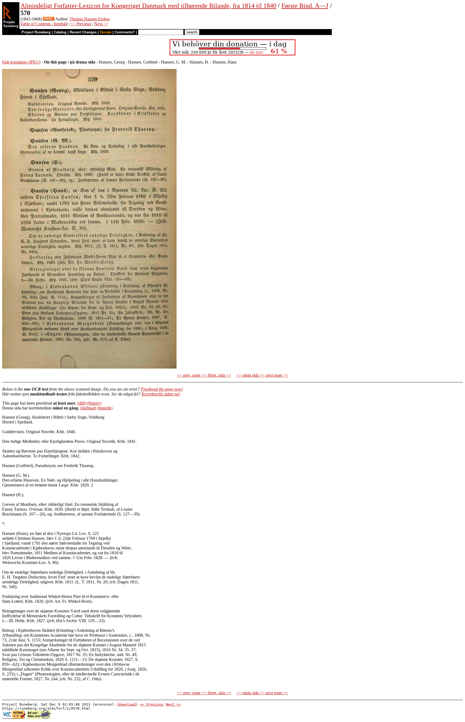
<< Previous (81, 24)
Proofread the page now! (162, 389)
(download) (127, 704)
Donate (105, 32)
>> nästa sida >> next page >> (262, 375)
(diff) (82, 403)
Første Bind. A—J (304, 5)
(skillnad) (88, 408)
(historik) (104, 408)
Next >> (101, 24)
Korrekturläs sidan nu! (161, 394)
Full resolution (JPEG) (21, 62)
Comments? (125, 32)
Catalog (60, 32)
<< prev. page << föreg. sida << (204, 375)
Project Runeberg (36, 32)
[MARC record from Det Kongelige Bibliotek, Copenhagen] (48, 19)
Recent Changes (83, 32)
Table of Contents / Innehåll (44, 24)
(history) (94, 403)
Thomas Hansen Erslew (89, 19)
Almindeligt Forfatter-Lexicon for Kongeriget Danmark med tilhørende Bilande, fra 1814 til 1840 (148, 5)
